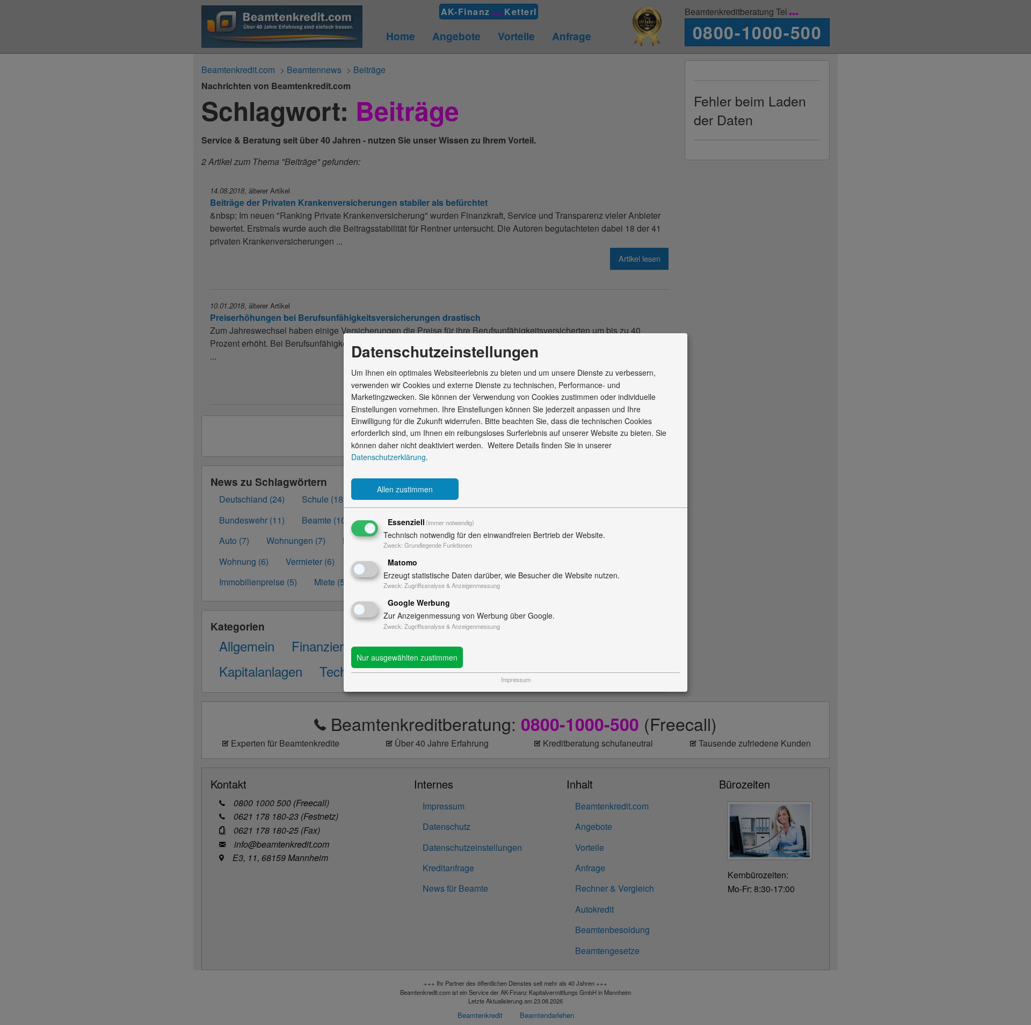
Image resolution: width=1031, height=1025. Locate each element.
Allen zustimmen (405, 489)
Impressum (516, 679)
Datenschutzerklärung (388, 456)
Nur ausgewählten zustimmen (407, 657)
